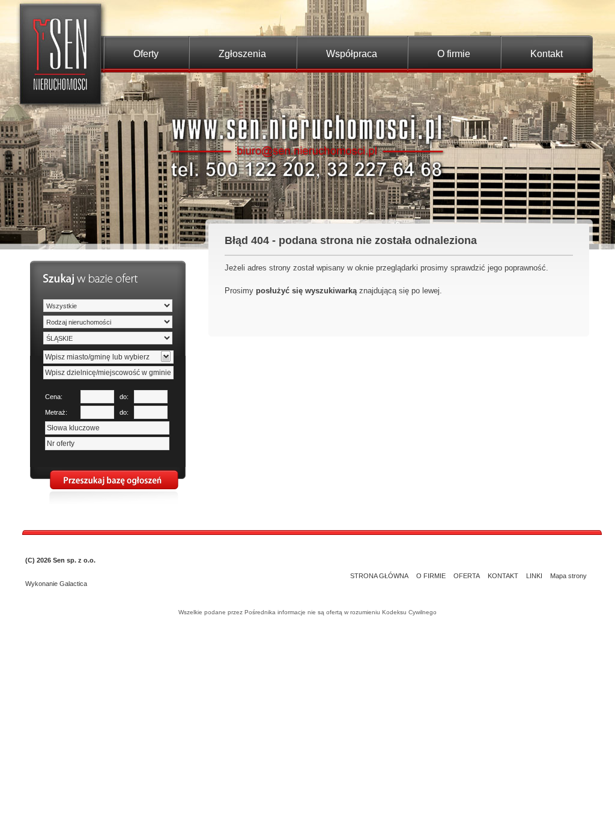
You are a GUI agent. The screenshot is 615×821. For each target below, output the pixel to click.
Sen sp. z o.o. (74, 560)
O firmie (453, 54)
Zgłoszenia (242, 54)
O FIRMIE (431, 575)
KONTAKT (503, 575)
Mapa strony (568, 575)
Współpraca (351, 54)
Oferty (146, 54)
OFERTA (466, 575)
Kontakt (546, 54)
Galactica (73, 583)
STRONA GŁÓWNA (379, 575)
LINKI (534, 575)
